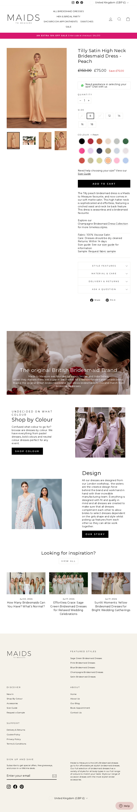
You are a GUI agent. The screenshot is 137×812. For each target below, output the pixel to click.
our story (95, 534)
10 (99, 115)
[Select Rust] (82, 165)
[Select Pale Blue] (117, 155)
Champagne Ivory (108, 141)
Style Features (104, 266)
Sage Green (90, 160)
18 (92, 124)
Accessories (12, 703)
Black (82, 141)
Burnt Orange (99, 141)
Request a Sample (16, 712)
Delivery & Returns (104, 281)
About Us (75, 698)
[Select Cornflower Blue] (126, 165)
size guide (108, 244)
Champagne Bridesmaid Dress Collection (103, 223)
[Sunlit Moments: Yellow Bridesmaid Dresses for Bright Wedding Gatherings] (111, 583)
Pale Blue (116, 150)
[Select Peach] (108, 165)
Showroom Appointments (61, 21)
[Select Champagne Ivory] (108, 145)
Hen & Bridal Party (69, 16)
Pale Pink (125, 150)
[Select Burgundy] (91, 145)
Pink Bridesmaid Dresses (82, 662)
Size (81, 110)
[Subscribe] (54, 776)
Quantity (85, 94)
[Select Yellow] (99, 165)
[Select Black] (82, 145)
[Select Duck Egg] (117, 145)
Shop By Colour (15, 698)
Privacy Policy (14, 739)
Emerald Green (125, 141)
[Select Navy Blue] (99, 155)
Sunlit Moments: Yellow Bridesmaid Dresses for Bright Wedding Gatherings (111, 606)
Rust (82, 160)
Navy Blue (99, 150)
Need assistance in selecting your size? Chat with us (105, 85)
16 (82, 124)
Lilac (90, 150)
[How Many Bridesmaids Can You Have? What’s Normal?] (26, 583)
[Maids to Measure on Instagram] (9, 787)
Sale (68, 26)
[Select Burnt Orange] (99, 145)
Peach (108, 160)
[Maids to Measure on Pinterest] (22, 787)
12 (109, 115)
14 (119, 115)
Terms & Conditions (16, 743)
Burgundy (90, 141)
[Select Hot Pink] (82, 155)
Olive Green (108, 150)
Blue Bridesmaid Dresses (82, 667)
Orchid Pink (116, 160)
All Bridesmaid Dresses (68, 11)
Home (73, 694)
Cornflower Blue (125, 160)
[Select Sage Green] (91, 165)
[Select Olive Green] (108, 155)
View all (68, 561)
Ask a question (104, 289)
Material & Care (104, 273)
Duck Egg (116, 141)
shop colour (27, 451)
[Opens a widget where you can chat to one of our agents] (124, 806)
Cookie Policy (13, 734)
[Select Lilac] (91, 155)
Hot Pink (82, 150)
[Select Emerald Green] (126, 145)
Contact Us (76, 712)
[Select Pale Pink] (126, 155)
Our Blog (75, 703)
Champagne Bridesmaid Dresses (86, 672)
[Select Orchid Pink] (117, 165)
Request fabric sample (102, 251)
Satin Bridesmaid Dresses (83, 676)
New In (10, 694)
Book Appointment (80, 708)
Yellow (99, 160)
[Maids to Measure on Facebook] (15, 787)
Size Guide (84, 173)
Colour (88, 135)
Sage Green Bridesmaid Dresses (86, 658)
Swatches (87, 21)
